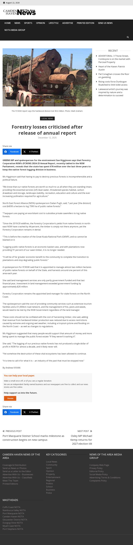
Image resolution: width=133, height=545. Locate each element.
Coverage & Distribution (14, 465)
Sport (49, 467)
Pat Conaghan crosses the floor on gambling (113, 76)
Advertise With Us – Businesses (18, 474)
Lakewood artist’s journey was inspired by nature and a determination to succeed (113, 92)
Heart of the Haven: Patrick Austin (111, 68)
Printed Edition (85, 23)
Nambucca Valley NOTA (14, 510)
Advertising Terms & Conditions (104, 477)
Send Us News (105, 23)
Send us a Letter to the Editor (17, 471)
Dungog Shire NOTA (13, 522)
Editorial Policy (96, 471)
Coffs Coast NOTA (11, 507)
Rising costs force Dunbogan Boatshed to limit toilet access (112, 83)
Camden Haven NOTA (13, 516)
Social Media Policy (98, 474)
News (17, 23)
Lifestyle (53, 23)
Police (49, 492)
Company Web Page (99, 465)
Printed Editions (10, 483)
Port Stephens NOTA (13, 529)
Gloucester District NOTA (15, 519)
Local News (47, 118)
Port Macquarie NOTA (13, 513)
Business (50, 489)
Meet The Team (10, 480)
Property (50, 474)
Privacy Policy (95, 468)
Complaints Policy (98, 480)
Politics (49, 483)
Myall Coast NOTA (11, 525)
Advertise (67, 23)
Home (8, 23)
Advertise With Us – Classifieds (17, 477)
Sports (28, 23)
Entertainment (53, 477)
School (49, 486)
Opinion (40, 23)
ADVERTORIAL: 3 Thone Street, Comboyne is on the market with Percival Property (114, 59)
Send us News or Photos (14, 468)
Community (51, 464)
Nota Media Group (15, 30)
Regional (50, 480)
